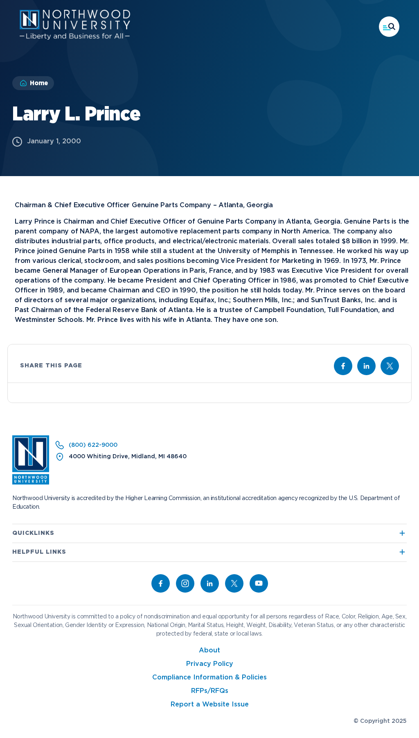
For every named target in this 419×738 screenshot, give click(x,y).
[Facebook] (160, 583)
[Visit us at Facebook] (343, 366)
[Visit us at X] (390, 366)
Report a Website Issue (210, 705)
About (209, 650)
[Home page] (75, 38)
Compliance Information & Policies (209, 678)
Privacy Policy (209, 664)
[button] (389, 26)
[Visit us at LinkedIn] (366, 366)
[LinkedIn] (209, 583)
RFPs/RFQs (209, 691)
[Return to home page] (30, 483)
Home (39, 83)
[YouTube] (259, 583)
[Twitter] (234, 583)
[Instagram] (185, 583)
